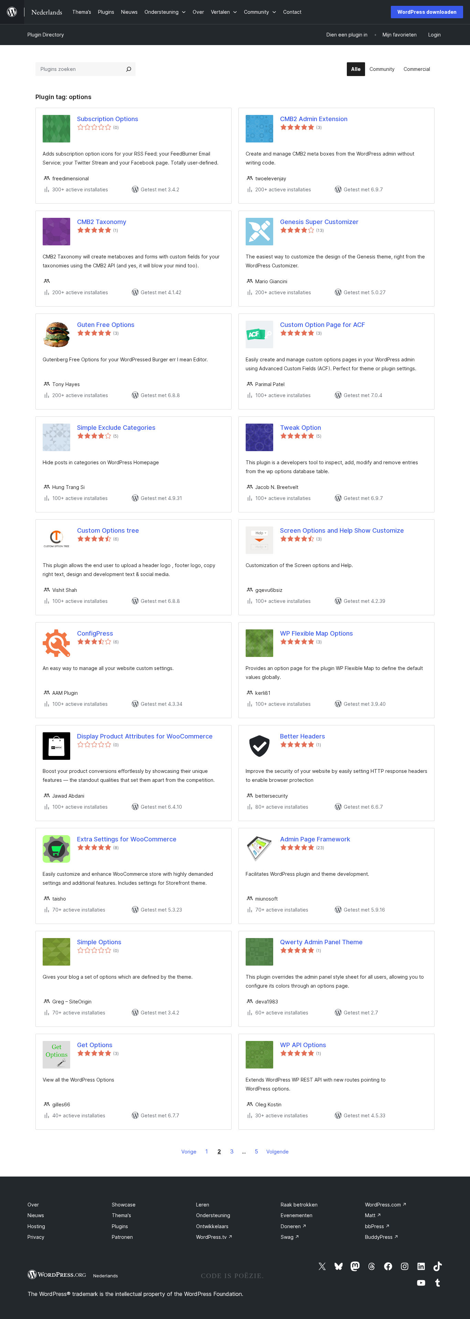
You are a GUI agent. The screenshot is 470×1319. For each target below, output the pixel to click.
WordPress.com (386, 1205)
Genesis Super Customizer (319, 221)
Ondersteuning (213, 1215)
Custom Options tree (108, 530)
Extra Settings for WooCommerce (127, 839)
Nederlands (105, 1275)
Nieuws (36, 1215)
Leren (202, 1205)
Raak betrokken (299, 1205)
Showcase (124, 1205)
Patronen (122, 1237)
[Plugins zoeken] (129, 69)
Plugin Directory (46, 35)
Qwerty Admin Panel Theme (321, 942)
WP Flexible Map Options (316, 633)
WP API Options (303, 1045)
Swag (290, 1237)
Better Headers (302, 736)
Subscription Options (107, 119)
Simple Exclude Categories (116, 427)
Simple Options (99, 942)
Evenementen (296, 1215)
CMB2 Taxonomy (101, 221)
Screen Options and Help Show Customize (342, 530)
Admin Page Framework (315, 839)
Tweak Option (300, 427)
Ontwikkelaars (212, 1226)
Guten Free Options (106, 324)
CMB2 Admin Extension (314, 119)
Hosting (36, 1226)
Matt (373, 1215)
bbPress (377, 1226)
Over (33, 1205)
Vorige (188, 1152)
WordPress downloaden (427, 12)
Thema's (121, 1215)
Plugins (120, 1226)
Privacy (36, 1237)
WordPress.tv (214, 1237)
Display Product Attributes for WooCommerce (145, 736)
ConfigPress (95, 633)
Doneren (294, 1226)
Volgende (277, 1152)
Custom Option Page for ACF (322, 324)
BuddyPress (381, 1237)
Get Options (95, 1045)
